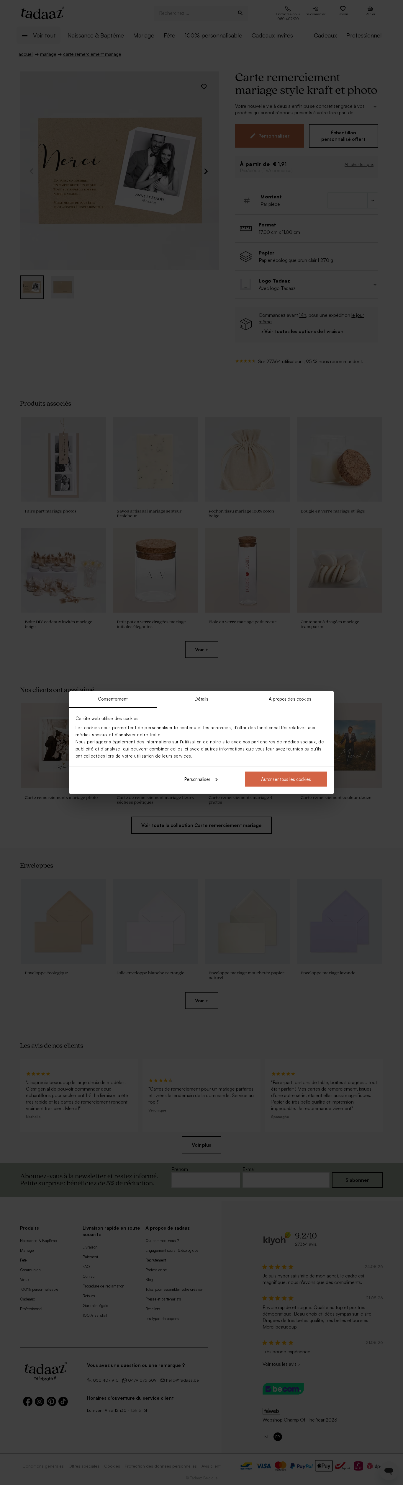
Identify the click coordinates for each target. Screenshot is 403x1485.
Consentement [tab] (113, 699)
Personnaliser (197, 779)
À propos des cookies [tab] (290, 699)
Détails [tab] (202, 699)
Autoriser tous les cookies (286, 779)
